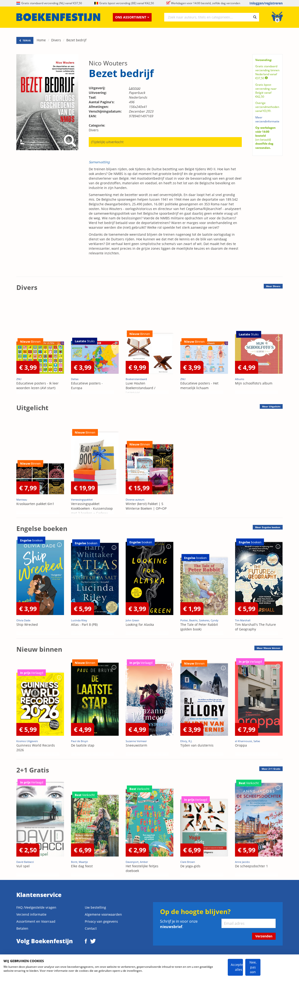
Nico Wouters (108, 63)
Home (41, 40)
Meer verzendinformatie (267, 119)
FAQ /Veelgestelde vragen (36, 907)
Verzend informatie (31, 914)
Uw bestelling (95, 907)
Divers (56, 40)
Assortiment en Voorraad (35, 921)
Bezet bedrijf (76, 40)
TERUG (26, 40)
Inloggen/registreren (266, 3)
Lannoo (134, 88)
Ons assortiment (130, 17)
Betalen (22, 928)
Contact (91, 928)
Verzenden (263, 936)
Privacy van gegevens (101, 921)
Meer (273, 286)
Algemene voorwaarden (103, 914)
